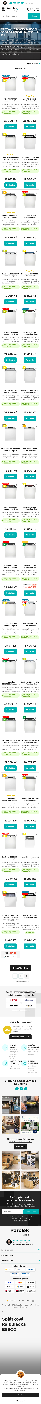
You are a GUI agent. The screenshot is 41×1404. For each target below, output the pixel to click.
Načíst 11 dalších (20, 968)
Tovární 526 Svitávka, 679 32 (20, 1142)
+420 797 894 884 (21, 1241)
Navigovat (20, 1147)
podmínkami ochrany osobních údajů (20, 1220)
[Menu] (3, 8)
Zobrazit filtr (20, 68)
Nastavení (20, 1401)
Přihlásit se (31, 1212)
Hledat (34, 16)
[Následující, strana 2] (26, 976)
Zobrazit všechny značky (21, 1011)
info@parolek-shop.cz (23, 1245)
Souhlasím (21, 1395)
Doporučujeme (32, 64)
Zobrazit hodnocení (20, 1037)
